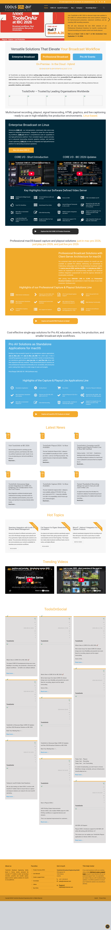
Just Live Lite (31, 360)
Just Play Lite (42, 360)
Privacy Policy (102, 898)
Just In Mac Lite (14, 356)
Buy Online (35, 888)
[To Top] (107, 926)
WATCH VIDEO (78, 542)
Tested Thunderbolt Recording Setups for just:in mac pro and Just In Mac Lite (88, 486)
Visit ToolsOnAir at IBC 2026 (19, 446)
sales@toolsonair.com (89, 1)
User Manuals (78, 1)
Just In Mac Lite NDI (31, 356)
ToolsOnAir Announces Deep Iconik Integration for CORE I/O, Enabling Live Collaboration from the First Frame (21, 486)
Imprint (96, 898)
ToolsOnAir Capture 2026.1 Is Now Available (55, 485)
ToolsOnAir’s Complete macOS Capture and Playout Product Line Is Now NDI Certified (89, 447)
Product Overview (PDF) (39, 870)
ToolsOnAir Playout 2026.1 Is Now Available (55, 446)
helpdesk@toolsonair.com (66, 887)
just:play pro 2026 (94, 268)
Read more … (12, 460)
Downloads (36, 880)
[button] (104, 8)
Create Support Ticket (66, 1)
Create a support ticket (38, 877)
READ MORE (13, 548)
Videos (35, 884)
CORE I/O (19, 130)
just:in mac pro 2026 (67, 268)
